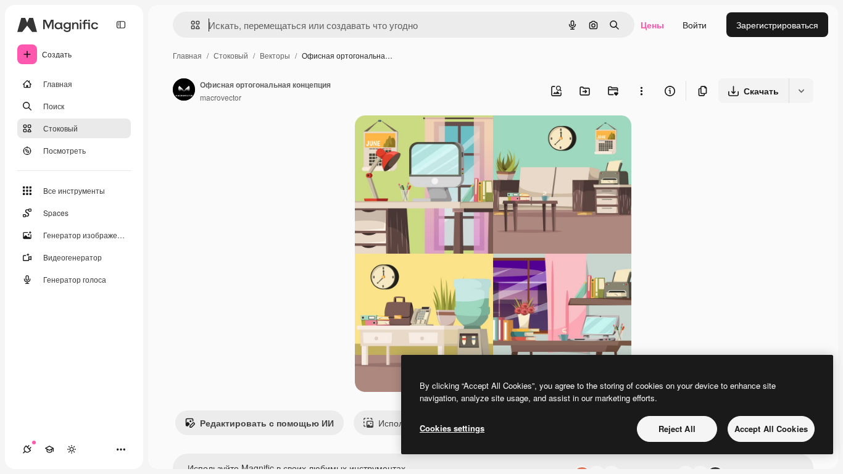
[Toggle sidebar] (121, 25)
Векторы (275, 55)
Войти (695, 25)
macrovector (220, 97)
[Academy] (49, 449)
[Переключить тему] (71, 449)
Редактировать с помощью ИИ (267, 423)
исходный (438, 139)
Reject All (677, 428)
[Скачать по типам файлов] (801, 90)
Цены (652, 25)
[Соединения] (27, 449)
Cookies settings (452, 428)
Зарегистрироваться (777, 25)
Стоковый (231, 55)
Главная (187, 55)
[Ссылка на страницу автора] (184, 90)
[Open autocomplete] (190, 25)
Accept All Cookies (771, 428)
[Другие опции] (641, 90)
